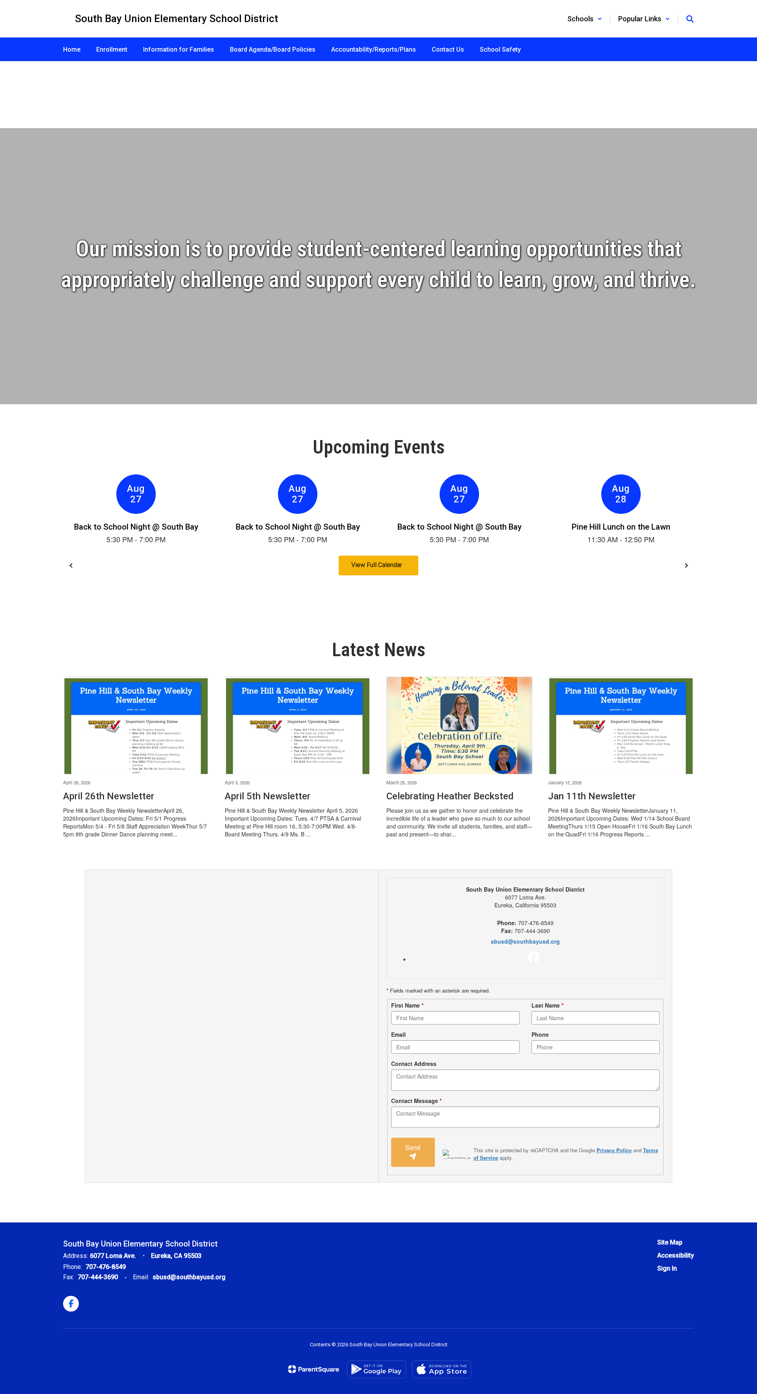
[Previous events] (71, 565)
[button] (584, 19)
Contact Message (416, 1101)
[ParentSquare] (313, 1369)
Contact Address (413, 1063)
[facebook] (533, 957)
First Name (407, 1005)
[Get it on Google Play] (376, 1369)
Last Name (547, 1005)
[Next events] (686, 565)
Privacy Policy (614, 1150)
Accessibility (675, 1255)
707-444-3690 (98, 1277)
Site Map (669, 1242)
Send (412, 1147)
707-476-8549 (106, 1267)
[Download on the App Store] (441, 1369)
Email (398, 1034)
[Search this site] (690, 19)
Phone (540, 1034)
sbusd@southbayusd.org (525, 941)
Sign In (667, 1268)
